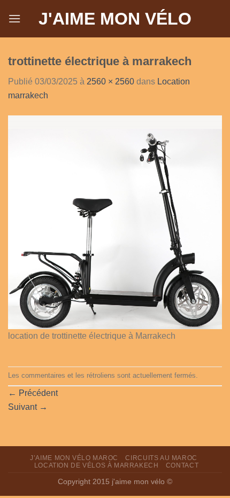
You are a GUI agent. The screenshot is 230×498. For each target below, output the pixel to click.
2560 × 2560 (110, 81)
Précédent (33, 393)
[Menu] (14, 18)
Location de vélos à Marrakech (96, 465)
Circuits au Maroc (161, 458)
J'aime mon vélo (115, 18)
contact (182, 465)
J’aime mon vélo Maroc (74, 458)
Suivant (28, 406)
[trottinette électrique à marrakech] (115, 221)
